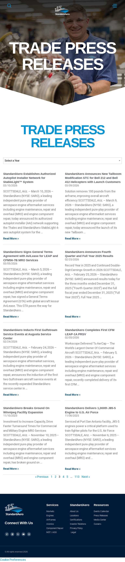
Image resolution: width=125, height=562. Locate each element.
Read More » (11, 238)
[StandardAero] (62, 10)
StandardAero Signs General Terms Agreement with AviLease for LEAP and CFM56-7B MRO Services (30, 256)
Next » (86, 476)
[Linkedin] (12, 534)
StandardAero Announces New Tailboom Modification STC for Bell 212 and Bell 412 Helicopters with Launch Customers (93, 178)
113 (77, 476)
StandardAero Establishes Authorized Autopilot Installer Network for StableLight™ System (29, 178)
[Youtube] (23, 534)
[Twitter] (18, 534)
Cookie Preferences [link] (13, 559)
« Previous (42, 476)
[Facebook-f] (7, 534)
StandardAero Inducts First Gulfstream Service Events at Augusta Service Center (30, 334)
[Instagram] (29, 534)
